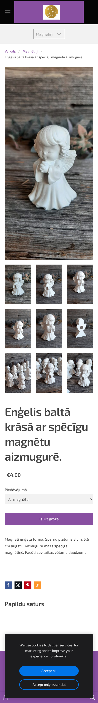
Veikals (10, 51)
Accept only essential (49, 684)
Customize (58, 656)
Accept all (49, 671)
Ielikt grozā (49, 519)
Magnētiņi (30, 51)
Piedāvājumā (16, 489)
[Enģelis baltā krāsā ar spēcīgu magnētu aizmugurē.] (18, 284)
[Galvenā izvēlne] (7, 12)
